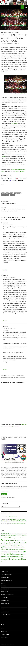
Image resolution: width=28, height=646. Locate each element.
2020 (3, 193)
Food (22, 540)
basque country (11, 533)
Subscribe (4, 494)
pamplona (21, 551)
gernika (3, 543)
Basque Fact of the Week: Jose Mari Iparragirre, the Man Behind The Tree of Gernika (14, 520)
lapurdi (7, 547)
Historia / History (5, 600)
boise (14, 535)
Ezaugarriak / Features (6, 574)
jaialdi (13, 545)
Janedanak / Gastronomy (7, 594)
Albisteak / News (5, 611)
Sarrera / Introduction (6, 580)
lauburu (15, 547)
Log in (2, 628)
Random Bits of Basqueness (18, 523)
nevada (16, 549)
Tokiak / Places (4, 597)
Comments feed (5, 634)
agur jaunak (18, 193)
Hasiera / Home (4, 571)
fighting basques (15, 540)
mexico (20, 547)
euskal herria (20, 538)
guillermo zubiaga (4, 545)
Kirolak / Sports (5, 588)
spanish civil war (11, 559)
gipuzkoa (8, 543)
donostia (7, 538)
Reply (6, 270)
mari (18, 547)
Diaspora (2, 537)
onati (18, 551)
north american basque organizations (9, 551)
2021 (7, 193)
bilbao (3, 535)
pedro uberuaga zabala (18, 554)
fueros (24, 540)
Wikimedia (23, 93)
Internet (3, 609)
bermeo (25, 533)
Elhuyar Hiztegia (19, 171)
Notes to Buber (13, 516)
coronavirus (5, 195)
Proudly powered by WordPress (7, 644)
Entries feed (4, 631)
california (24, 535)
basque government (19, 533)
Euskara (17, 32)
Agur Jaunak (14, 123)
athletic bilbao (4, 533)
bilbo (6, 535)
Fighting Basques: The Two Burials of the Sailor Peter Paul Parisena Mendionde (13, 209)
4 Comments (15, 43)
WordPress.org (4, 637)
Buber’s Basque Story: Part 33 (8, 202)
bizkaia (10, 535)
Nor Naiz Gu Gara (21, 549)
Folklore (3, 586)
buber (10, 43)
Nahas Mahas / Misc (5, 614)
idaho (9, 545)
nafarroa (8, 549)
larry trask (11, 547)
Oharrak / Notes (5, 577)
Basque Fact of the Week (7, 32)
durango (13, 537)
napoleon (13, 549)
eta (16, 538)
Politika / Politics (5, 603)
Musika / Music (4, 591)
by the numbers (19, 535)
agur (11, 193)
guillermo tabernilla (19, 543)
